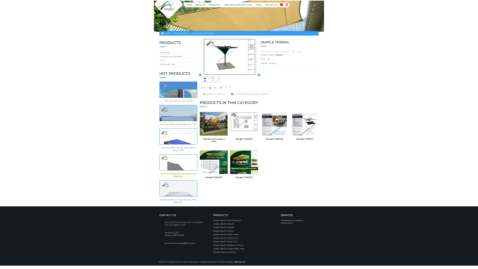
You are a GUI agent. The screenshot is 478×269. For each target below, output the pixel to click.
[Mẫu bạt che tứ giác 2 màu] (214, 124)
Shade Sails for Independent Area (228, 248)
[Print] (210, 88)
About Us (200, 5)
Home (189, 5)
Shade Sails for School (223, 231)
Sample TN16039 (244, 139)
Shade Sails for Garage (223, 227)
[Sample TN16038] (274, 131)
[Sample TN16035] (244, 170)
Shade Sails (165, 52)
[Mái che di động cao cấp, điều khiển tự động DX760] (178, 136)
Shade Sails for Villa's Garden (226, 234)
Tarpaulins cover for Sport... (171, 56)
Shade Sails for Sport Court (225, 241)
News (258, 5)
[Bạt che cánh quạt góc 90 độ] (178, 90)
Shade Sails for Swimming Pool (227, 220)
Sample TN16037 (304, 139)
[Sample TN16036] (214, 170)
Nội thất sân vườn (167, 64)
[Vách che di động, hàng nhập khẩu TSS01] (178, 113)
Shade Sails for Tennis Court (226, 238)
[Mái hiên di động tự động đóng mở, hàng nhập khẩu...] (178, 188)
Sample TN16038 (274, 139)
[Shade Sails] (167, 6)
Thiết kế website (231, 262)
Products (214, 5)
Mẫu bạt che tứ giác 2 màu (214, 140)
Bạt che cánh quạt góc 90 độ (178, 101)
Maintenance (287, 223)
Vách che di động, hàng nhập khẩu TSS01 (178, 124)
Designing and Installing (238, 5)
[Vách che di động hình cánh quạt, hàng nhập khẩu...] (178, 162)
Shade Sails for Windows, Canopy (228, 245)
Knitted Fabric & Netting (224, 252)
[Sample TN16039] (244, 122)
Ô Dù (162, 60)
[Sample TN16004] (229, 56)
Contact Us (271, 5)
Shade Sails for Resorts (223, 224)
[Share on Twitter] (221, 88)
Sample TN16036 (213, 177)
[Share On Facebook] (215, 88)
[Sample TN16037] (305, 131)
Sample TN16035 (244, 177)
